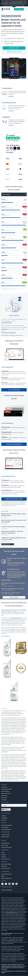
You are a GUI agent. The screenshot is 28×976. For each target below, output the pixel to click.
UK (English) (4, 805)
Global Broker (4, 787)
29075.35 (24, 282)
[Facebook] (2, 884)
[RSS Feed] (16, 884)
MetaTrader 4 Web (5, 836)
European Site (4, 969)
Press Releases (4, 795)
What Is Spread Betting (6, 322)
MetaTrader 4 (4, 820)
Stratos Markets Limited (11, 912)
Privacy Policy (4, 866)
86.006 (25, 229)
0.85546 (24, 252)
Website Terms (4, 964)
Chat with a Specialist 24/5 (6, 874)
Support (3, 876)
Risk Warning (19, 966)
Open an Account (14, 48)
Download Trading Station (14, 499)
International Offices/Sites (6, 789)
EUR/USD (3, 199)
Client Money (4, 799)
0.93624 (24, 244)
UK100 (2, 221)
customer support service (16, 617)
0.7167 (25, 237)
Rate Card (20, 964)
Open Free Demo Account (14, 52)
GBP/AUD (3, 267)
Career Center (4, 797)
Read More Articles (6, 544)
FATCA (23, 966)
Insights (2, 852)
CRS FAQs (3, 967)
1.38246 (24, 274)
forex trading (7, 610)
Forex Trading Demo (5, 843)
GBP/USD (3, 206)
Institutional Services (5, 859)
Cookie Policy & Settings (6, 864)
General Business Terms (12, 964)
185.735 (24, 259)
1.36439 (24, 206)
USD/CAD (3, 274)
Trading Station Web (5, 834)
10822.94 (24, 221)
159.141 (24, 214)
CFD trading (14, 610)
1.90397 (24, 267)
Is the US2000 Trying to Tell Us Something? (10, 592)
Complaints (14, 966)
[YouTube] (9, 884)
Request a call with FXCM (6, 878)
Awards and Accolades (5, 793)
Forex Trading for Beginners (20, 574)
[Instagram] (13, 884)
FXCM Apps (3, 856)
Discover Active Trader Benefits (8, 332)
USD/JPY (3, 214)
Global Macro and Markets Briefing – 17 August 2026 (13, 588)
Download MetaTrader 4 (14, 444)
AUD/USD (3, 237)
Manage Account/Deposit (6, 847)
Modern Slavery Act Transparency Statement (15, 967)
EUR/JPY (3, 259)
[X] (6, 884)
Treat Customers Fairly (5, 868)
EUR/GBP (3, 252)
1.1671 (25, 199)
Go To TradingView (14, 390)
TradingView (3, 815)
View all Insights (14, 597)
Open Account (19, 9)
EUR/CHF (3, 244)
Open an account (4, 636)
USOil (2, 229)
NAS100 (3, 282)
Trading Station (4, 818)
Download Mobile (5, 827)
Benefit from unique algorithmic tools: (15, 562)
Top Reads (3, 854)
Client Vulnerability (5, 791)
